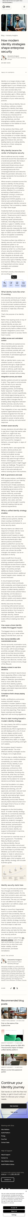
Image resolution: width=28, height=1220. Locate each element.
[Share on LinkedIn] (14, 988)
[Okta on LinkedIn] (9, 1189)
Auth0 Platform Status (7, 1164)
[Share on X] (17, 988)
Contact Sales (5, 1142)
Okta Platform (5, 1129)
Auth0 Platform (5, 1132)
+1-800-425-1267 (15, 1174)
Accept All (14, 1207)
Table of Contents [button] (7, 72)
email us (3, 1174)
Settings (14, 1215)
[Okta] (6, 7)
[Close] (26, 1191)
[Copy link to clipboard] (11, 988)
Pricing (3, 1136)
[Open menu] (24, 6)
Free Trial (4, 1139)
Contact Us (4, 1158)
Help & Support (5, 1154)
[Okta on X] (5, 1189)
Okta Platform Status (7, 1161)
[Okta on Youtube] (2, 1189)
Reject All (14, 1211)
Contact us (7, 1179)
